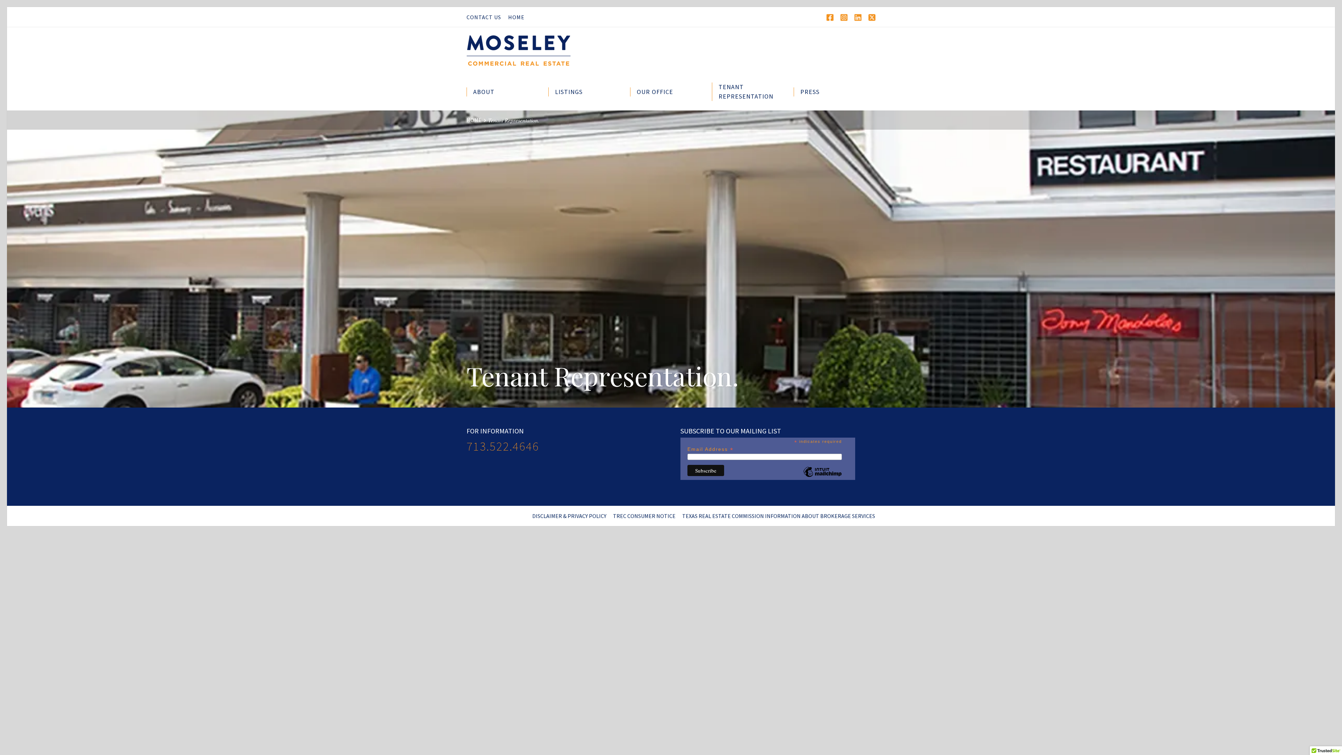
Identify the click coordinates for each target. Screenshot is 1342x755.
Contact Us (484, 17)
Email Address (710, 449)
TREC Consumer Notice (644, 515)
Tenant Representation (746, 91)
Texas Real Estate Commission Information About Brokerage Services (778, 515)
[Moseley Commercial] (528, 53)
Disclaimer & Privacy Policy (569, 515)
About (484, 92)
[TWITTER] (871, 18)
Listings (569, 92)
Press (810, 92)
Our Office (655, 92)
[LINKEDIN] (857, 18)
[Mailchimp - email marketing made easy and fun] (822, 477)
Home (516, 17)
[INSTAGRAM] (843, 18)
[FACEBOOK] (830, 18)
